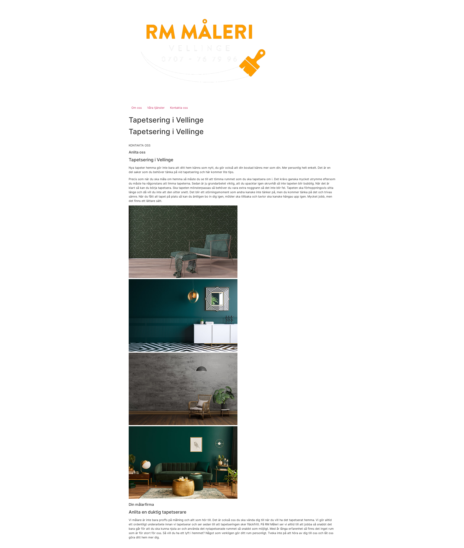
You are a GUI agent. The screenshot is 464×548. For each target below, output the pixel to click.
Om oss (136, 107)
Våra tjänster (156, 107)
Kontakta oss (179, 107)
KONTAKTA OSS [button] (139, 145)
